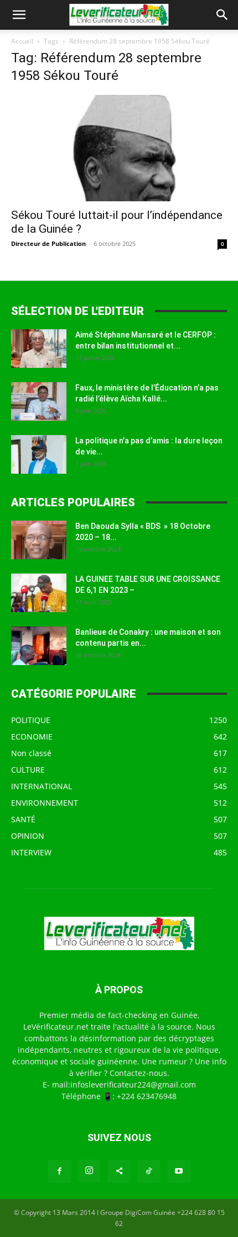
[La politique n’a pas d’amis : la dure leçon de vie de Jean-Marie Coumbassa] (38, 454)
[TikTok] (149, 1171)
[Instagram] (89, 1171)
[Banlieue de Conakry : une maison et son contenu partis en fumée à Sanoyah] (38, 645)
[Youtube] (179, 1171)
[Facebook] (59, 1171)
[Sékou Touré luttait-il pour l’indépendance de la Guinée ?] (119, 148)
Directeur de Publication (48, 243)
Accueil (22, 41)
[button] (19, 15)
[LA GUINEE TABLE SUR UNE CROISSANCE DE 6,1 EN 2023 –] (38, 593)
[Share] (119, 1171)
